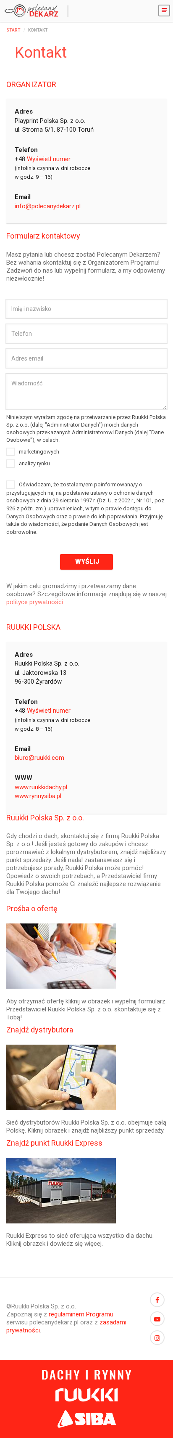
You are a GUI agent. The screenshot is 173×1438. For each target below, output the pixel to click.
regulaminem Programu (81, 1314)
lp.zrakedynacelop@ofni (48, 206)
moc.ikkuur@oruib (39, 757)
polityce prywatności (34, 602)
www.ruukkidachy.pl (41, 787)
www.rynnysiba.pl (38, 796)
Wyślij (86, 561)
